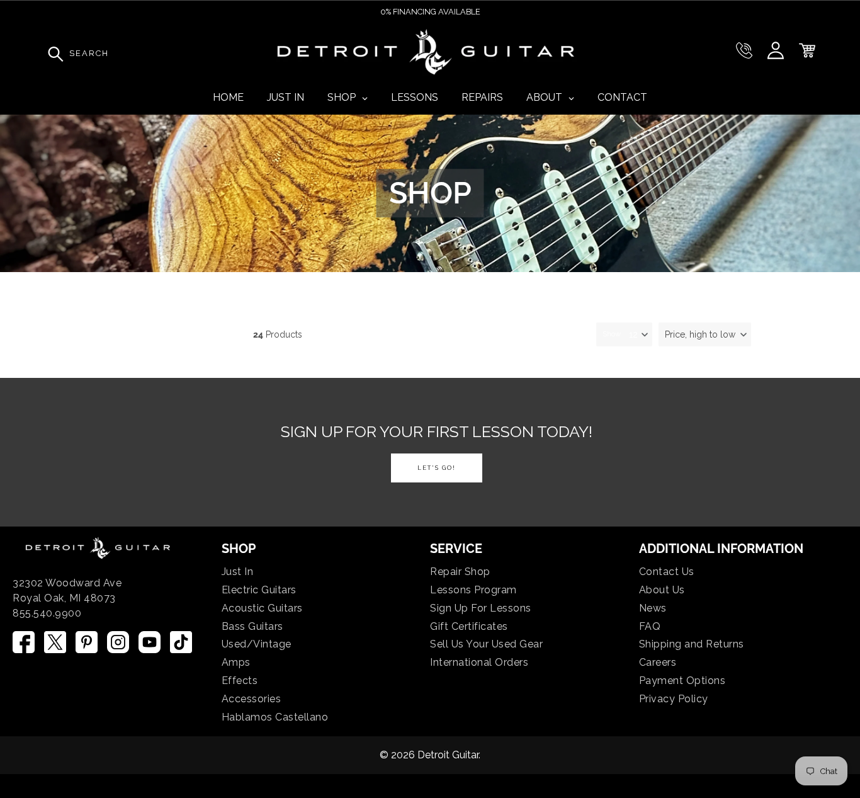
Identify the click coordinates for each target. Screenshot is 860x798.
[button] (705, 334)
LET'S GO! (436, 467)
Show (612, 333)
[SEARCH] (52, 53)
